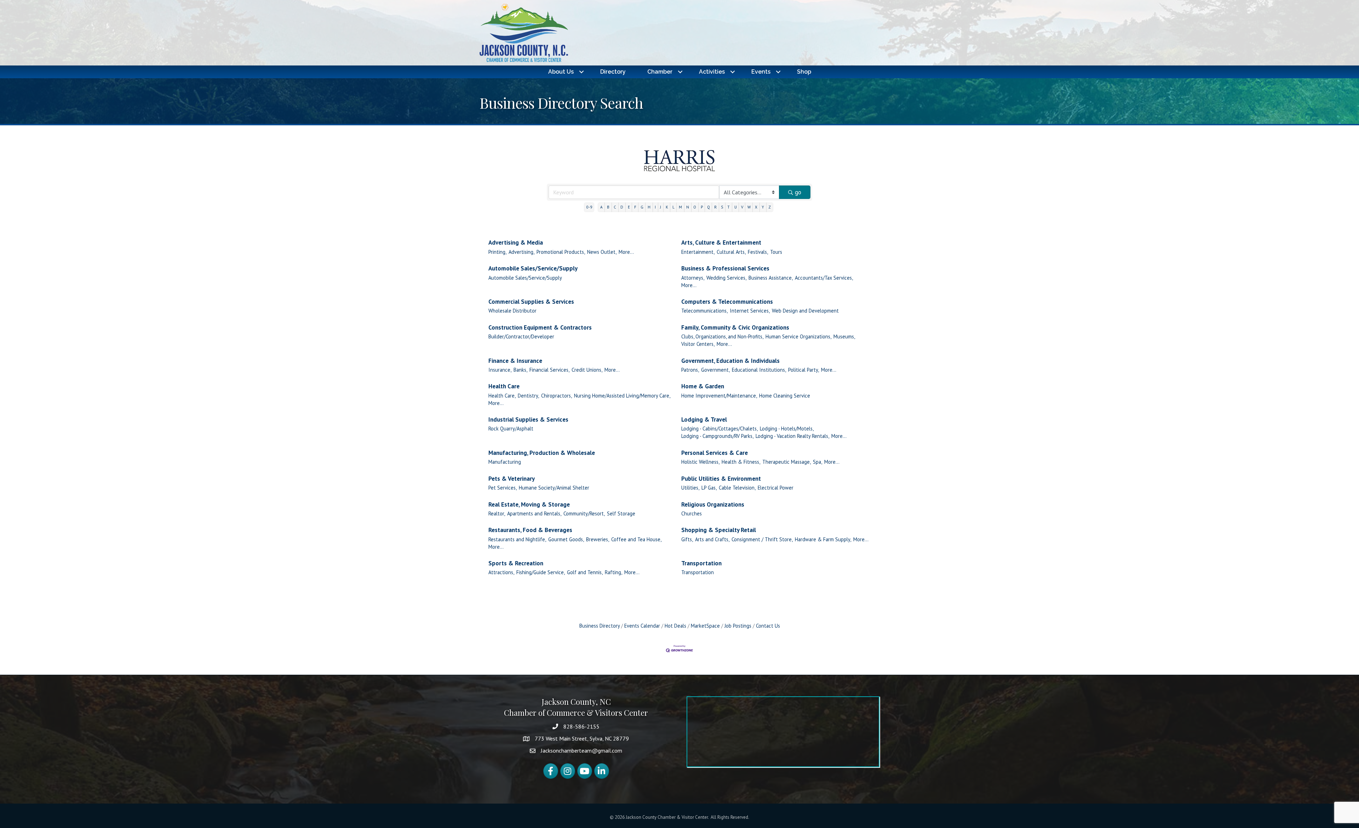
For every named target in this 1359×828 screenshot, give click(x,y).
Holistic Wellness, (700, 461)
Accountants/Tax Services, (824, 277)
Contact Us (768, 625)
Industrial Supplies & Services (528, 419)
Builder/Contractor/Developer (521, 336)
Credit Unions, (587, 369)
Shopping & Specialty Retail (718, 530)
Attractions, (501, 572)
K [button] (667, 207)
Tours (776, 252)
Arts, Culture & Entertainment (721, 242)
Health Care (504, 386)
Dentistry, (528, 395)
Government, (715, 369)
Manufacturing (504, 461)
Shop (804, 71)
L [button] (673, 207)
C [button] (615, 207)
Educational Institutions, (759, 369)
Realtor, (496, 513)
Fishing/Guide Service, (540, 572)
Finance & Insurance (515, 361)
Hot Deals (675, 625)
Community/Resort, (584, 513)
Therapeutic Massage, (786, 461)
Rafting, (613, 572)
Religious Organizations (712, 504)
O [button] (694, 207)
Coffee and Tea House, (636, 539)
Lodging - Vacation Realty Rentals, (792, 436)
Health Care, (502, 395)
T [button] (728, 207)
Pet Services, (502, 487)
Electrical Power (775, 487)
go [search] (798, 192)
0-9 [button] (589, 207)
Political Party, (803, 369)
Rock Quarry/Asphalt (510, 428)
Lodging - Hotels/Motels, (787, 428)
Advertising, (521, 252)
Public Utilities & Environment (721, 478)
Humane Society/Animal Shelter (554, 487)
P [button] (702, 207)
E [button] (629, 207)
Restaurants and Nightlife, (517, 539)
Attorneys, (692, 277)
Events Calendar (642, 625)
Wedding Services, (726, 277)
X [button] (756, 207)
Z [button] (769, 207)
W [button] (749, 207)
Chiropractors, (556, 395)
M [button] (680, 207)
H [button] (649, 207)
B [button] (608, 207)
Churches (691, 513)
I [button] (655, 207)
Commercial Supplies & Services (531, 301)
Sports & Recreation (515, 563)
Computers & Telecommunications (727, 301)
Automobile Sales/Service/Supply (533, 268)
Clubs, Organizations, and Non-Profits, (722, 336)
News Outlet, (602, 252)
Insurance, (499, 369)
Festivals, (758, 252)
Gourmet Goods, (566, 539)
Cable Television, (737, 487)
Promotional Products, (561, 252)
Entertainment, (698, 252)
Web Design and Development (805, 310)
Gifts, (687, 539)
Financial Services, (549, 369)
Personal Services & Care (714, 453)
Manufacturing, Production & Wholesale (541, 453)
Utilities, (690, 487)
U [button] (735, 207)
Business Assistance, (771, 277)
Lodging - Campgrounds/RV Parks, (717, 436)
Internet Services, (750, 310)
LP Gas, (709, 487)
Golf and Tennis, (585, 572)
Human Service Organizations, (798, 336)
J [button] (660, 207)
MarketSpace (705, 625)
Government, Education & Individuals (730, 361)
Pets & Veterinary (511, 478)
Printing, (497, 252)
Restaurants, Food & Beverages (530, 530)
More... (626, 252)
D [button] (621, 207)
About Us (561, 71)
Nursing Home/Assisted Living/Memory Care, (622, 395)
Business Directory (599, 625)
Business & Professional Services (725, 268)
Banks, (520, 369)
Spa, (817, 461)
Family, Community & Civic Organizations (735, 327)
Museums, (844, 336)
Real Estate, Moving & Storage (529, 504)
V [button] (742, 207)
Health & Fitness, (741, 461)
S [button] (722, 207)
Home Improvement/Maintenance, (719, 395)
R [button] (715, 207)
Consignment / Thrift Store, (762, 539)
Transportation (701, 563)
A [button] (601, 207)
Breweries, (597, 539)
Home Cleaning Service (784, 395)
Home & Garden (702, 386)
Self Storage (621, 513)
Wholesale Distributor (512, 310)
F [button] (635, 207)
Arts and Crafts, (712, 539)
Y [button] (763, 207)
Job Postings (737, 625)
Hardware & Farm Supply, (823, 539)
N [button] (687, 207)
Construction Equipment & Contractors (540, 327)
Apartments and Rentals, (534, 513)
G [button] (642, 207)
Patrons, (690, 369)
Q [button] (708, 207)
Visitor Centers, (698, 344)
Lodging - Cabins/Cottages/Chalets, (719, 428)
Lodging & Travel (704, 419)
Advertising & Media (515, 242)
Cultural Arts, (731, 252)
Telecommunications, (704, 310)
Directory (613, 71)
